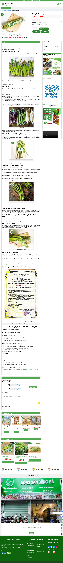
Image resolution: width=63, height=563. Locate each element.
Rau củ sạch (9, 10)
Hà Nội (53, 46)
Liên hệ (38, 546)
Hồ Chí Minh (56, 46)
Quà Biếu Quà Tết (36, 8)
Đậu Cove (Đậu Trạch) (32, 456)
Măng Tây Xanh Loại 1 (5, 456)
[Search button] (37, 4)
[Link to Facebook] (49, 547)
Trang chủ (3, 10)
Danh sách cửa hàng (40, 551)
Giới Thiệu (25, 8)
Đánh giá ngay (33, 387)
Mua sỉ (36, 31)
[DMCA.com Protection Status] (9, 553)
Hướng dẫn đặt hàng (30, 554)
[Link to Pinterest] (57, 547)
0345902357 (39, 470)
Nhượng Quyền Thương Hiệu (53, 8)
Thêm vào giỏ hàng (43, 28)
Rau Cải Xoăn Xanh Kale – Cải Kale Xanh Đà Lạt (21, 457)
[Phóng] (2, 31)
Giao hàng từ (34, 22)
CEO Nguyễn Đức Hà (40, 544)
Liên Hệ (60, 8)
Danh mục (30, 8)
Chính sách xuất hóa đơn (31, 547)
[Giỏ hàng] (60, 4)
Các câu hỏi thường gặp (31, 552)
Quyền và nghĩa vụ (30, 555)
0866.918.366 (54, 542)
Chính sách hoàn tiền (30, 545)
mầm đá (30, 263)
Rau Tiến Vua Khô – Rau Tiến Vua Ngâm (6, 426)
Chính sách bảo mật (30, 548)
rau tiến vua (35, 263)
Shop (6, 10)
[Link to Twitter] (54, 547)
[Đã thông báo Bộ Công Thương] (3, 553)
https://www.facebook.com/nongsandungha (14, 358)
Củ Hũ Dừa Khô (36, 425)
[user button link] (58, 4)
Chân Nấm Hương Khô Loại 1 (16, 426)
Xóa (61, 21)
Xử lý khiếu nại (29, 557)
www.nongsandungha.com (9, 550)
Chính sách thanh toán (31, 550)
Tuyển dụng (39, 549)
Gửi (38, 402)
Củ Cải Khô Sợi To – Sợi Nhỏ (26, 426)
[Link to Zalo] (51, 547)
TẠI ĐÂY (6, 264)
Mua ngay (26, 430)
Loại (33, 24)
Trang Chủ (21, 8)
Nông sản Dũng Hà (13, 48)
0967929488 (55, 470)
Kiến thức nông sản (43, 8)
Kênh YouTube (39, 548)
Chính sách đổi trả (30, 543)
